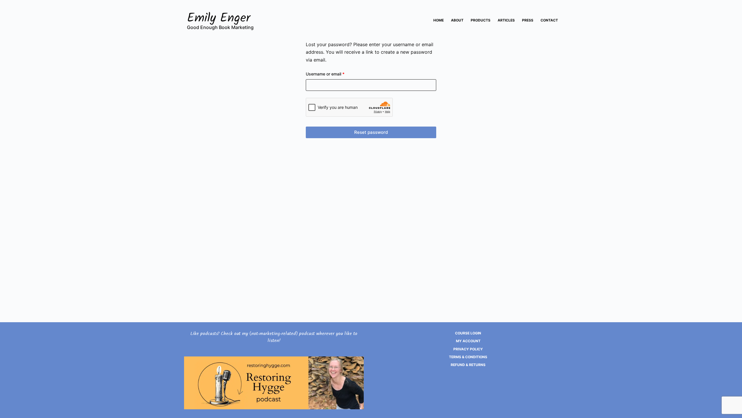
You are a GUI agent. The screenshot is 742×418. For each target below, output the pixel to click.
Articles (506, 20)
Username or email (333, 73)
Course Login (468, 333)
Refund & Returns (468, 365)
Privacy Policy (468, 349)
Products (480, 20)
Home (438, 20)
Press (527, 20)
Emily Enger (219, 19)
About (457, 20)
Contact (549, 20)
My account (468, 341)
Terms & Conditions (468, 357)
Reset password (371, 132)
